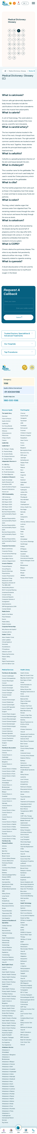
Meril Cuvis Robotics (26, 913)
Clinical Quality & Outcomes (7, 643)
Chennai (22, 413)
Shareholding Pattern (8, 587)
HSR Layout (23, 455)
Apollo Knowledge (7, 480)
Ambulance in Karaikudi (8, 1079)
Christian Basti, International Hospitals (26, 557)
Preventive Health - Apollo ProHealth (7, 1034)
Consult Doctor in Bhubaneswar (7, 786)
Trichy (22, 477)
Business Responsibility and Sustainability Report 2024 (9, 527)
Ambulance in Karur (7, 1081)
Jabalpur (22, 575)
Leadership (5, 423)
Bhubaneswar (24, 565)
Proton (22, 443)
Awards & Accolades (7, 428)
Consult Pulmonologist (8, 699)
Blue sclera (23, 891)
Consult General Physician (6, 696)
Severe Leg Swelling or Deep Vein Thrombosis (26, 888)
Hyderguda (23, 489)
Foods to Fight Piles (26, 715)
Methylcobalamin (25, 968)
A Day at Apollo (6, 438)
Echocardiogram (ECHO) (27, 997)
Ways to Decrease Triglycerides (25, 702)
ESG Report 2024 (7, 504)
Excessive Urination (25, 866)
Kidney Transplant (25, 830)
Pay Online (5, 1122)
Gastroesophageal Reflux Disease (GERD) (9, 876)
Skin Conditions (24, 792)
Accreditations (6, 646)
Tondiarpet (23, 425)
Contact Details (6, 609)
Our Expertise (6, 1042)
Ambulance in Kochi (7, 1084)
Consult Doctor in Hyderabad (7, 756)
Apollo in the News (7, 614)
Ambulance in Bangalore (9, 1054)
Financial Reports (7, 566)
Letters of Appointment (8, 561)
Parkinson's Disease (7, 903)
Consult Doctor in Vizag (8, 838)
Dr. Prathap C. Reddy (8, 449)
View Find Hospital (11, 1131)
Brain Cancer (24, 743)
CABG (22, 813)
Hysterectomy (24, 827)
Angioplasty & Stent (26, 804)
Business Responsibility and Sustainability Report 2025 (9, 534)
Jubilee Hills (23, 492)
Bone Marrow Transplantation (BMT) (26, 810)
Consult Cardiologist (8, 676)
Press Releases (6, 616)
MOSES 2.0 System (25, 932)
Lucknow (22, 524)
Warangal (23, 502)
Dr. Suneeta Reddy (7, 454)
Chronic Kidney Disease (8, 858)
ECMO (22, 930)
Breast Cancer (6, 856)
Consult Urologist (7, 692)
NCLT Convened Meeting (9, 590)
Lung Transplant (24, 839)
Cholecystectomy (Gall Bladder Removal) (26, 819)
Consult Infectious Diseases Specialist (7, 732)
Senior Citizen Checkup (8, 982)
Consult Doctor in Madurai (7, 818)
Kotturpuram (24, 428)
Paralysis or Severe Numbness (25, 871)
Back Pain (4, 851)
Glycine (22, 963)
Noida (22, 519)
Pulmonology (5, 940)
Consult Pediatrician (7, 702)
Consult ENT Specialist (8, 707)
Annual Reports (6, 569)
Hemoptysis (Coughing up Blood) (27, 862)
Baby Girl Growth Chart (26, 675)
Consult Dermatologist (8, 724)
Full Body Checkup (7, 979)
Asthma (4, 848)
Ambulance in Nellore (8, 1101)
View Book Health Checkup (26, 1131)
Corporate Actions (7, 556)
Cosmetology (6, 955)
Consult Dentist (6, 729)
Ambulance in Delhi (7, 1066)
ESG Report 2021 (7, 499)
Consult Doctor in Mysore (9, 822)
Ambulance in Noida (7, 1103)
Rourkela (22, 570)
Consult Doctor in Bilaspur (7, 790)
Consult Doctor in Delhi (8, 771)
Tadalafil (22, 973)
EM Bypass (23, 549)
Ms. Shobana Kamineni (8, 456)
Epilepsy (4, 872)
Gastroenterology (7, 933)
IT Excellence (5, 649)
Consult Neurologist (8, 680)
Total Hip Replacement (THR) (26, 848)
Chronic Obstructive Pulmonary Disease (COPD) (7, 863)
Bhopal (22, 573)
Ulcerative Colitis (7, 916)
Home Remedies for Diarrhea (26, 719)
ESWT (22, 942)
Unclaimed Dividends (8, 592)
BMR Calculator (24, 1037)
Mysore (22, 465)
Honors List (5, 491)
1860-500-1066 (11, 400)
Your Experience (6, 1045)
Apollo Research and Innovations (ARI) (8, 483)
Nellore (22, 472)
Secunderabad (24, 499)
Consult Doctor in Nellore (9, 829)
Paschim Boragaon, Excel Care (27, 562)
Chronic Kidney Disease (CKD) (27, 749)
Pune (21, 534)
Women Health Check (8, 1008)
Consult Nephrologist (8, 690)
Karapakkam (23, 438)
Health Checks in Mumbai (9, 1018)
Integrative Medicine (8, 959)
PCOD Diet (23, 726)
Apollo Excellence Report (9, 487)
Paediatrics (5, 952)
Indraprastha (23, 517)
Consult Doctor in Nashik (9, 824)
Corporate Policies (7, 551)
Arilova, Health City (25, 507)
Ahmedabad (23, 539)
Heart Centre (24, 440)
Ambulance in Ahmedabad (6, 1051)
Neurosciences (6, 930)
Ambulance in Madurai (8, 1091)
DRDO (22, 485)
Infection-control (7, 651)
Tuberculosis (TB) (7, 913)
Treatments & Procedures (27, 801)
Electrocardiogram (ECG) (27, 1000)
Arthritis (4, 846)
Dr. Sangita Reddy (7, 459)
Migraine (4, 898)
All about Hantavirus (26, 729)
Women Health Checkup (9, 974)
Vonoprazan (23, 976)
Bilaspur (22, 568)
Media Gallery (6, 621)
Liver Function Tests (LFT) (26, 1015)
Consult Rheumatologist (9, 719)
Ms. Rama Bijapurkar (7, 474)
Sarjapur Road (24, 462)
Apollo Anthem (6, 421)
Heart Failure (5, 879)
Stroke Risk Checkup (8, 1013)
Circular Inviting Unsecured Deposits (7, 596)
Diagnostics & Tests (26, 981)
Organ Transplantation (8, 938)
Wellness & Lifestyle (26, 1027)
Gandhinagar (24, 544)
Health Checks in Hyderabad (7, 985)
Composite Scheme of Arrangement (8, 600)
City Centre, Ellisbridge (27, 541)
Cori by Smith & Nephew (27, 915)
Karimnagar (23, 494)
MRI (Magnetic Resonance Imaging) (26, 984)
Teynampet (23, 420)
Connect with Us (7, 632)
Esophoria (23, 879)
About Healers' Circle (8, 637)
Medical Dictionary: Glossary (17, 71)
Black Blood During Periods (25, 712)
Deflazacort (23, 961)
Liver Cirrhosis (24, 779)
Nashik (22, 536)
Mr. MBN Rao (5, 464)
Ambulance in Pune (7, 1106)
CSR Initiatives (6, 497)
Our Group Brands (7, 426)
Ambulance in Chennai (8, 1064)
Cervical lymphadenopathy (25, 876)
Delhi (21, 514)
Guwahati (23, 554)
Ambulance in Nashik (8, 1098)
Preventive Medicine (8, 957)
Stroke (4, 908)
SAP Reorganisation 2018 (9, 606)
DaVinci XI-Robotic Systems (25, 907)
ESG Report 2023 (7, 502)
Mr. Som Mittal (6, 467)
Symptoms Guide (25, 856)
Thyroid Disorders (7, 910)
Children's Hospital (25, 433)
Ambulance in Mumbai (8, 1093)
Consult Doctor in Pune (8, 773)
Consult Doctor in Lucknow (7, 813)
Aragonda (23, 475)
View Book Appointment (3, 1131)
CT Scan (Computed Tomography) (26, 989)
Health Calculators (25, 1032)
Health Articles (24, 673)
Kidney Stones (6, 893)
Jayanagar (23, 457)
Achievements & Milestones (6, 434)
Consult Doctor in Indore (9, 799)
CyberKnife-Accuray (26, 910)
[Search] (14, 3)
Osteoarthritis (24, 782)
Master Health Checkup (8, 977)
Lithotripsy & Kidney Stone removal (26, 833)
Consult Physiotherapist (9, 736)
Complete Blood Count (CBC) (27, 1019)
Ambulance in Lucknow (8, 1089)
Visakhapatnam (24, 504)
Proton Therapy (24, 851)
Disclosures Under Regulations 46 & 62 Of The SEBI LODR (8, 583)
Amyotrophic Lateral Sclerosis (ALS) (26, 737)
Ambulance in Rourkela (8, 1108)
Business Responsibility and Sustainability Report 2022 (9, 514)
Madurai (22, 467)
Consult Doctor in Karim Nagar (8, 777)
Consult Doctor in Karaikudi (7, 807)
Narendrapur (23, 551)
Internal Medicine (7, 947)
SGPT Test (23, 1007)
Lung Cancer (5, 896)
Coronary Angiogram (26, 995)
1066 (18, 4)
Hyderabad (23, 482)
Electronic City (24, 452)
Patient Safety (6, 656)
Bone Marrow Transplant (27, 741)
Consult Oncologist (7, 687)
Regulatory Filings (7, 578)
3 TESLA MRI (24, 925)
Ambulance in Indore (8, 1074)
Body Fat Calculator (25, 1039)
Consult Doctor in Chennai (7, 751)
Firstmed (22, 430)
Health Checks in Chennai (7, 968)
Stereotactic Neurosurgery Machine (26, 948)
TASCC (4, 659)
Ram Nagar (23, 509)
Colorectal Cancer (25, 753)
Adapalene (23, 956)
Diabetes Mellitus (25, 758)
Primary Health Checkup (9, 991)
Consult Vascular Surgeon (7, 710)
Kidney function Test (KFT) (26, 1024)
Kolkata (22, 546)
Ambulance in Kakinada (8, 1076)
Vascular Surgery (6, 950)
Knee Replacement (25, 806)
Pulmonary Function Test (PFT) (27, 1010)
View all (22, 732)
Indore (22, 526)
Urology (4, 935)
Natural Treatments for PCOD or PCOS (26, 723)
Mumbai (22, 529)
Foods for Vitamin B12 (26, 708)
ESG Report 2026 (7, 509)
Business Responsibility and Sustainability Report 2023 (9, 521)
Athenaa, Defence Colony (27, 521)
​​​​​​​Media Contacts (6, 624)
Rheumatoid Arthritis (8, 906)
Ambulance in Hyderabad (9, 1071)
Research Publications (8, 489)
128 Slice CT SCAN (25, 939)
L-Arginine (23, 966)
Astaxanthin (23, 958)
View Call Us (33, 1131)
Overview (4, 416)
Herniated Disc (6, 882)
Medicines (23, 954)
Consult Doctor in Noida (9, 826)
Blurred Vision (6, 853)
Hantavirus (23, 763)
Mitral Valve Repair (25, 842)
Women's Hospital (25, 435)
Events (4, 619)
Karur (21, 470)
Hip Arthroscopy (25, 844)
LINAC (22, 927)
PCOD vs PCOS (24, 696)
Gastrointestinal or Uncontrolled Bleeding (26, 895)
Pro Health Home (7, 1040)
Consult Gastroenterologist (7, 684)
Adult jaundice (24, 898)
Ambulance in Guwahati (8, 1069)
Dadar (22, 531)
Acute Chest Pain (25, 859)
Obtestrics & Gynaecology (5, 944)
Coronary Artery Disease (9, 867)
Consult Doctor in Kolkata (9, 768)
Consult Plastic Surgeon (9, 714)
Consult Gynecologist (8, 704)
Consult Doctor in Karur (8, 810)
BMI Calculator (24, 1035)
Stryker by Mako (24, 918)
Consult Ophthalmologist (9, 716)
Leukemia (23, 777)
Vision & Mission (6, 418)
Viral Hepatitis (6, 918)
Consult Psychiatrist (7, 738)
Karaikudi (22, 480)
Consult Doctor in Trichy (9, 836)
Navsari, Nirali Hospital (26, 577)
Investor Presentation (8, 576)
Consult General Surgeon (9, 721)
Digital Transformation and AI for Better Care (8, 662)
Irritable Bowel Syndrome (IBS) (9, 890)
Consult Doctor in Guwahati (7, 795)
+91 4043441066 (12, 392)
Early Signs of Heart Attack (25, 681)
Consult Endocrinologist (9, 726)
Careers (4, 440)
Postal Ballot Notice (7, 558)
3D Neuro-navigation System (26, 921)
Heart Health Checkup (8, 972)
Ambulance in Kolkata (8, 1086)
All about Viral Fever (26, 706)
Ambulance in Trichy (7, 1111)
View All (4, 745)
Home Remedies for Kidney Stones (26, 686)
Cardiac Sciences (7, 925)
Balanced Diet (24, 699)
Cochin (22, 445)
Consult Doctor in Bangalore (7, 760)
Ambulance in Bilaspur (8, 1061)
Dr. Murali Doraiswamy (8, 472)
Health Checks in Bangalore (7, 1002)
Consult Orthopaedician (9, 678)
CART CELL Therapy (26, 816)
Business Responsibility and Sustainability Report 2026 (9, 541)
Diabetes (4, 870)
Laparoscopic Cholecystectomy (25, 824)
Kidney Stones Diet (25, 689)
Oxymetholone (24, 971)
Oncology (4, 928)
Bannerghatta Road (25, 450)
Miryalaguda (23, 497)
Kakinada (22, 512)
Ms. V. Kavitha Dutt (7, 469)
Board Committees (7, 548)
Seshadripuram (24, 460)
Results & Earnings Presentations (7, 572)
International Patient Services (8, 1119)
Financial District (25, 487)
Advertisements (6, 604)
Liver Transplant (24, 837)
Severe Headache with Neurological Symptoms (27, 883)
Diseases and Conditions (27, 734)
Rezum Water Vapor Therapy (26, 936)
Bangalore (23, 448)
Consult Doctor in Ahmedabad (7, 781)
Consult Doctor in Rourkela (7, 832)
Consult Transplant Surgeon (7, 742)
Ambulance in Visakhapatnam (6, 1114)
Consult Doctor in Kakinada (7, 802)
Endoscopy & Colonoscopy (24, 1003)
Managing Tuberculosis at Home (27, 693)
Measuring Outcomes (8, 654)
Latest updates (6, 640)
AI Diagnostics (24, 944)
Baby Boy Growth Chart (27, 678)
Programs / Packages (8, 1037)
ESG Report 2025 (7, 507)
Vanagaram (23, 418)
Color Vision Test (25, 1042)
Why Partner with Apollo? (9, 629)
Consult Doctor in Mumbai (7, 765)
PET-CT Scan (24, 992)
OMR (21, 423)
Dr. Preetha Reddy (7, 451)
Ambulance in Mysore (8, 1096)
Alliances (4, 431)
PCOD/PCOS (5, 901)
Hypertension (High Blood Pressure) (7, 885)
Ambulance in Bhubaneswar (6, 1058)
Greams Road (24, 415)
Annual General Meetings (9, 553)
